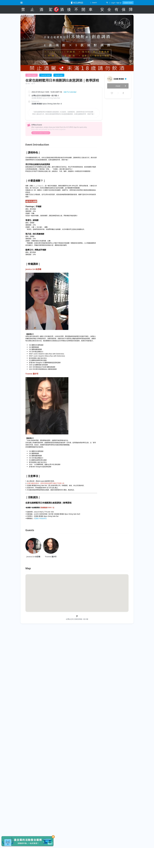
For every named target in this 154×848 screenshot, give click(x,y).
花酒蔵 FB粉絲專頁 (40, 518)
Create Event (128, 3)
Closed (118, 86)
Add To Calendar (70, 92)
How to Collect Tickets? (41, 133)
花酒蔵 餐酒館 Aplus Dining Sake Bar (46, 104)
